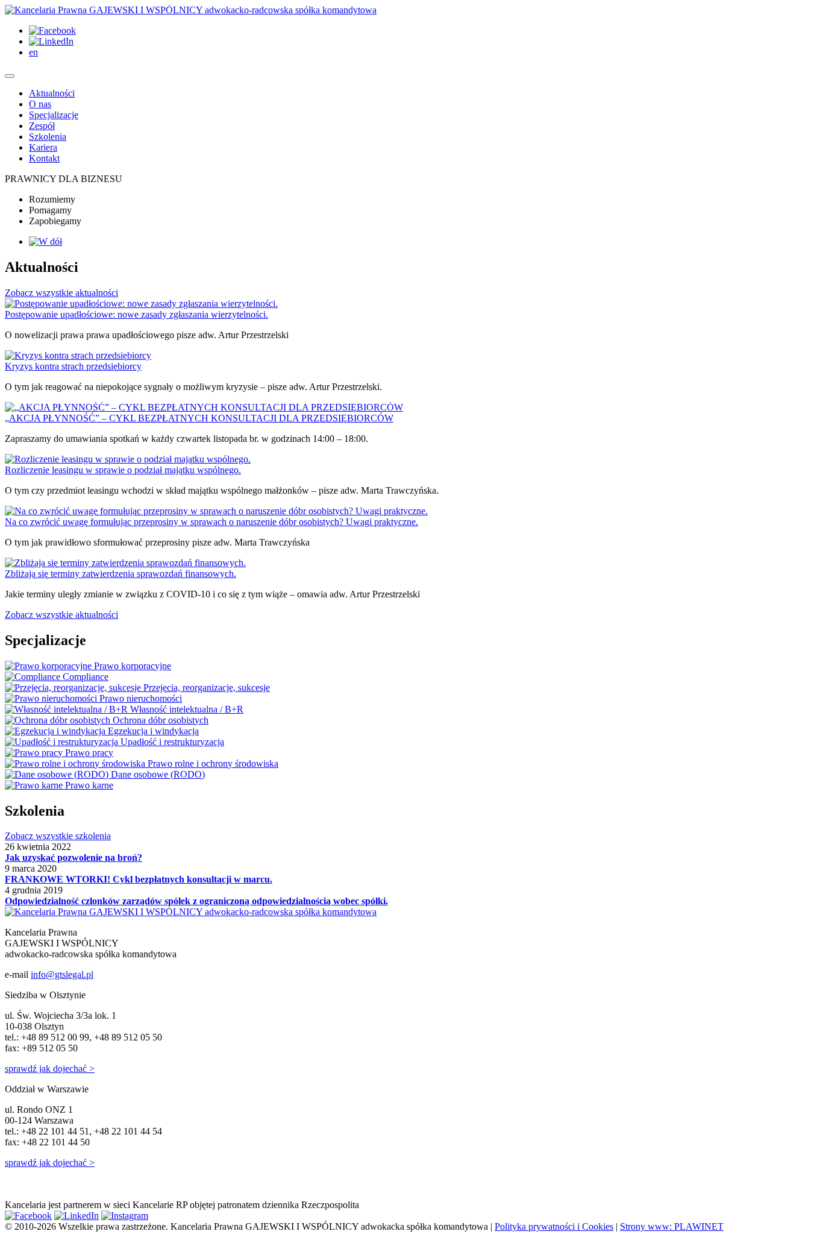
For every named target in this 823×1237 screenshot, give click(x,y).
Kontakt (44, 158)
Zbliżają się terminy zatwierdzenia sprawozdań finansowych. (120, 573)
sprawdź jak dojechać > (50, 1068)
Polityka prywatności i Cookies (554, 1226)
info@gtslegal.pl (62, 974)
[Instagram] (124, 1215)
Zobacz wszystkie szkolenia (58, 836)
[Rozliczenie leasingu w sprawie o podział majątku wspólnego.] (128, 459)
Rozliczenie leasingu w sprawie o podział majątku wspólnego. (123, 470)
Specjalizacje (53, 115)
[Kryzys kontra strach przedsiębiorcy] (78, 355)
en (33, 52)
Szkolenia (47, 136)
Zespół (42, 126)
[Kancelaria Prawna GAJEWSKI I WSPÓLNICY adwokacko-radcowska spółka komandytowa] (191, 10)
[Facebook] (52, 30)
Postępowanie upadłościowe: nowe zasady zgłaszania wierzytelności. (136, 314)
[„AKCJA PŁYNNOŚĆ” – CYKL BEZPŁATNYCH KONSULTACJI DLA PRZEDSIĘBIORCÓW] (204, 407)
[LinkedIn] (51, 41)
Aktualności (52, 93)
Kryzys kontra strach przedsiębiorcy (73, 366)
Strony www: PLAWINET (672, 1226)
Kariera (43, 147)
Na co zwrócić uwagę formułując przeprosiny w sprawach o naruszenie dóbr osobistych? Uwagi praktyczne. (211, 522)
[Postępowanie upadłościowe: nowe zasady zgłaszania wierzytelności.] (141, 303)
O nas (40, 104)
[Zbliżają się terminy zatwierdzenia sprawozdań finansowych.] (125, 563)
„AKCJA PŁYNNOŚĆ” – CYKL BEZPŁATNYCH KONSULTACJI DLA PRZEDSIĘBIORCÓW (199, 418)
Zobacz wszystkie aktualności (61, 293)
